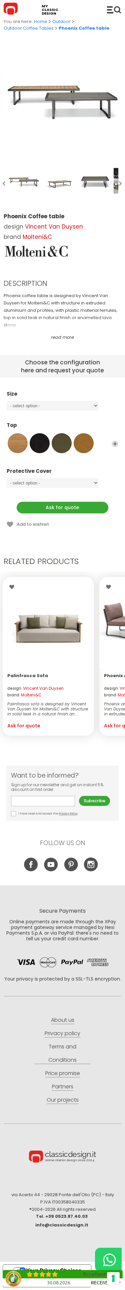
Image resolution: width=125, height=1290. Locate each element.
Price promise (62, 1073)
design (35, 688)
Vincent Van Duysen (54, 227)
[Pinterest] (70, 869)
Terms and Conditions (62, 1053)
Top (12, 425)
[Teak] (18, 443)
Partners (62, 1086)
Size (12, 394)
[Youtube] (50, 869)
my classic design (50, 9)
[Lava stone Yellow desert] (84, 443)
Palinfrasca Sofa (27, 675)
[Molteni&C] (37, 252)
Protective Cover (29, 471)
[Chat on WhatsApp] (108, 1260)
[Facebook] (30, 869)
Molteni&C (37, 237)
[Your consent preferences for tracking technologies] (113, 1278)
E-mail (45, 801)
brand (24, 695)
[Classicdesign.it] (12, 10)
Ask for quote (62, 507)
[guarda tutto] (115, 444)
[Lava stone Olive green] (62, 443)
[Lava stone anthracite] (40, 443)
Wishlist (13, 587)
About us (62, 1020)
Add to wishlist (33, 524)
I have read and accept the (48, 814)
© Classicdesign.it (62, 1158)
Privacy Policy (68, 814)
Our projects (63, 1100)
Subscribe (94, 801)
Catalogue (114, 10)
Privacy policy (62, 1033)
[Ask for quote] (48, 622)
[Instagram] (90, 869)
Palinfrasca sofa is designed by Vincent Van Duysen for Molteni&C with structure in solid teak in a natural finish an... (47, 708)
